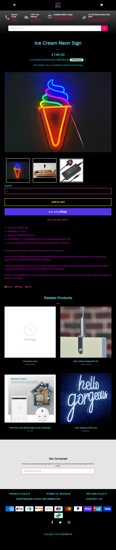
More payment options (58, 219)
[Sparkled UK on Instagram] (69, 522)
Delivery (48, 65)
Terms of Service (58, 493)
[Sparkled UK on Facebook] (52, 522)
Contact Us (94, 499)
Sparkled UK (66, 534)
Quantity (8, 186)
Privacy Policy (19, 493)
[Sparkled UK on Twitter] (60, 522)
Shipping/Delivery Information (38, 499)
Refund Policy (96, 493)
